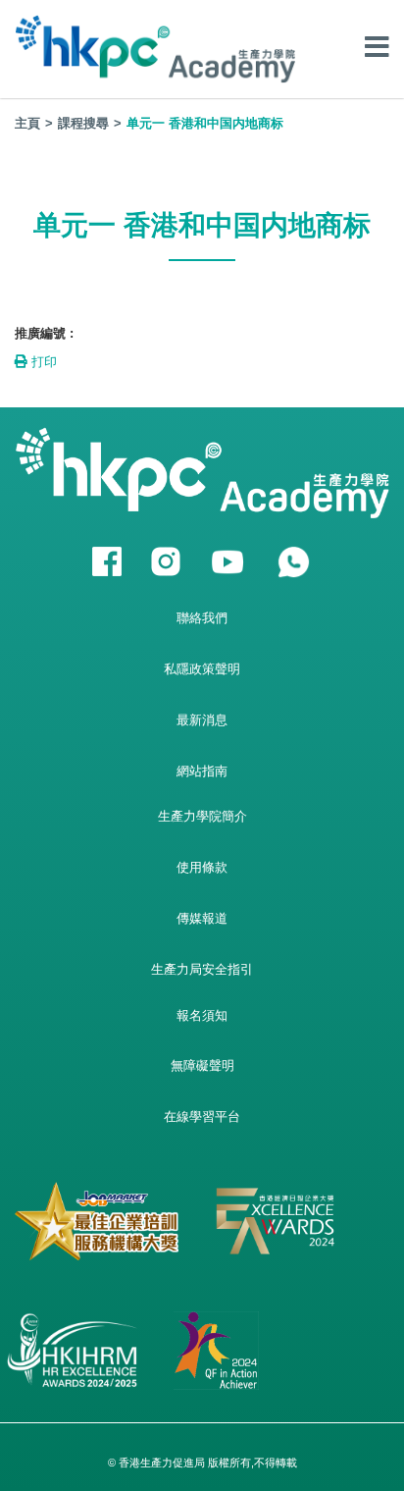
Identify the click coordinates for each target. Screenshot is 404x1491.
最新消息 (202, 720)
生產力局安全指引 (202, 969)
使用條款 (202, 867)
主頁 (27, 123)
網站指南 (202, 771)
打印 (42, 361)
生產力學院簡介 (202, 816)
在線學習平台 (202, 1116)
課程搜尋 (83, 123)
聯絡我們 (202, 618)
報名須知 (202, 1015)
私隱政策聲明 (202, 669)
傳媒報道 (202, 918)
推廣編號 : (44, 333)
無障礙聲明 (202, 1065)
